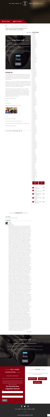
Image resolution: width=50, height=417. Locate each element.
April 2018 (33, 153)
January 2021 (34, 113)
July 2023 (33, 78)
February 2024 (34, 69)
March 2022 (34, 97)
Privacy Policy (25, 411)
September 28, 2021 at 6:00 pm (10, 224)
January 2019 (34, 142)
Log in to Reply (29, 331)
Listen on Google (43, 378)
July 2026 (33, 34)
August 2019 (34, 134)
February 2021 (34, 112)
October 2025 (34, 45)
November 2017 (34, 159)
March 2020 (34, 125)
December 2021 (34, 100)
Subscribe (30, 3)
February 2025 (34, 55)
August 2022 (34, 91)
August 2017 (34, 162)
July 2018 (33, 149)
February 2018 (34, 155)
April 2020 (33, 124)
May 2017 (33, 166)
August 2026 (34, 33)
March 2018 (34, 154)
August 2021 (34, 105)
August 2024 (34, 62)
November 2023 (34, 73)
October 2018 (34, 146)
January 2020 (34, 128)
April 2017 (33, 167)
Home (10, 3)
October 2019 (34, 131)
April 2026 (33, 38)
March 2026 (34, 39)
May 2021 (33, 109)
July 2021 (33, 106)
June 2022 (33, 93)
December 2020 (34, 115)
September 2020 (34, 118)
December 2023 (34, 72)
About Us (34, 3)
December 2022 (34, 86)
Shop (20, 3)
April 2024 (33, 67)
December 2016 (34, 172)
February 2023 (34, 83)
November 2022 (34, 87)
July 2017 (33, 164)
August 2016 (34, 177)
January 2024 (34, 70)
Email (3, 395)
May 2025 (33, 51)
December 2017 (34, 158)
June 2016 (33, 179)
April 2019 (33, 138)
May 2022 (33, 94)
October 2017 (34, 160)
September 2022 (34, 89)
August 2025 (34, 48)
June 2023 (33, 79)
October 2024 (34, 60)
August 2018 (34, 148)
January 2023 (34, 85)
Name (3, 390)
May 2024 (33, 66)
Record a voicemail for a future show (10, 98)
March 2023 (34, 82)
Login (41, 3)
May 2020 (33, 123)
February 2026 (34, 40)
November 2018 (34, 144)
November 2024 (34, 58)
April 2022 (33, 95)
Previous (35, 183)
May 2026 (33, 37)
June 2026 (33, 36)
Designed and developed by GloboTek (28, 415)
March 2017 (34, 168)
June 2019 (33, 136)
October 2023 (34, 74)
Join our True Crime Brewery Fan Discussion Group (13, 105)
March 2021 (34, 111)
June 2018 (33, 150)
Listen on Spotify (33, 378)
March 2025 (34, 54)
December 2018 (34, 143)
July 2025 (33, 49)
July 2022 (33, 92)
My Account (33, 409)
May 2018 (33, 152)
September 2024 (34, 61)
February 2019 (34, 141)
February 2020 (34, 127)
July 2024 (33, 63)
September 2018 (34, 147)
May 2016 (33, 180)
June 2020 (33, 122)
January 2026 (34, 42)
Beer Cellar (17, 3)
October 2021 (34, 103)
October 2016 (34, 174)
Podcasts (13, 3)
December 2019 (34, 129)
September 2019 (34, 133)
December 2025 (34, 43)
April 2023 (33, 81)
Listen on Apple (37, 382)
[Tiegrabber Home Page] (25, 3)
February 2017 (34, 170)
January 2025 (34, 56)
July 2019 (33, 135)
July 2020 (33, 121)
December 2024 (34, 57)
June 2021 (33, 107)
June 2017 (33, 165)
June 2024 (33, 64)
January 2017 (34, 171)
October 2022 (34, 88)
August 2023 (34, 76)
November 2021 (34, 101)
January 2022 (34, 99)
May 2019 (33, 137)
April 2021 (33, 110)
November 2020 (34, 116)
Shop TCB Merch (8, 103)
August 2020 (34, 119)
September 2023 (34, 75)
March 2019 (34, 140)
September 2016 (34, 176)
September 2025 (34, 46)
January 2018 (34, 156)
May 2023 (33, 80)
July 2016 (33, 178)
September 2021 (34, 104)
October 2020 (34, 117)
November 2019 (34, 130)
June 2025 (33, 50)
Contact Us (37, 3)
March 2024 (34, 68)
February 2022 (34, 98)
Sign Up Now (18, 64)
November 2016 (34, 173)
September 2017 (34, 161)
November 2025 (34, 44)
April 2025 (33, 52)
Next (41, 183)
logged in (10, 217)
